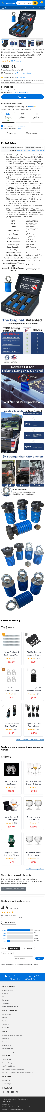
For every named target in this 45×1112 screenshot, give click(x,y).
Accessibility (6, 1045)
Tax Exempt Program (9, 1052)
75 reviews (17, 61)
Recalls (4, 1042)
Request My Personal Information (13, 1069)
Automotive (21, 150)
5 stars (4, 930)
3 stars (4, 936)
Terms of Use (6, 1059)
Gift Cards (5, 1027)
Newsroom (6, 997)
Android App (6, 1084)
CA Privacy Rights (8, 1066)
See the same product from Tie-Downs (30, 739)
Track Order (17, 979)
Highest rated (28, 948)
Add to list (12, 133)
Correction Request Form (13, 888)
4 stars (4, 933)
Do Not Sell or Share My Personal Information (17, 1073)
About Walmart (7, 990)
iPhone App (6, 1080)
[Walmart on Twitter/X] (8, 1092)
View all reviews (9, 922)
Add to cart (22, 97)
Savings (27, 8)
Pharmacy (5, 1038)
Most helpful (7, 953)
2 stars (4, 938)
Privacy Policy (7, 1063)
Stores (4, 1018)
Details (19, 128)
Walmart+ (5, 1024)
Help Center (36, 976)
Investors (5, 1000)
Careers (5, 993)
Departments (9, 8)
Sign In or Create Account (16, 976)
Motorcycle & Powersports (35, 150)
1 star (4, 941)
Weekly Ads (31, 979)
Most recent (14, 948)
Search (39, 958)
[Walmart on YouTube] (12, 1092)
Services (19, 8)
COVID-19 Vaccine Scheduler (12, 1035)
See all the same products (35, 869)
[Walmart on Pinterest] (16, 1092)
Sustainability (6, 1003)
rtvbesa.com (21, 77)
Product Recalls (7, 1048)
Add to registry (33, 133)
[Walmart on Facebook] (3, 1092)
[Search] (35, 3)
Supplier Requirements (10, 1006)
